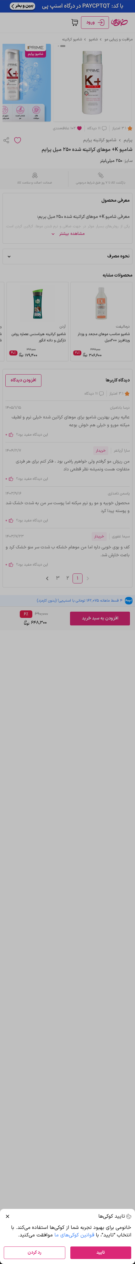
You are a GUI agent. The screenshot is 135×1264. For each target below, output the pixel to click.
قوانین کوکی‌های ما (74, 1235)
